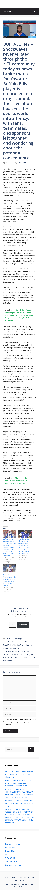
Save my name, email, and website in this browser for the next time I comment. (20, 722)
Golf (7, 854)
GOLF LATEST (10, 858)
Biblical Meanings (12, 844)
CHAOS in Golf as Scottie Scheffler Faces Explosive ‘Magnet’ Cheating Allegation (19, 774)
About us (15, 877)
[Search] (31, 749)
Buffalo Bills (10, 847)
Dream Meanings (12, 851)
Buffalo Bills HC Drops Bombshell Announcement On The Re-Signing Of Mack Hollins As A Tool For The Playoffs (9, 579)
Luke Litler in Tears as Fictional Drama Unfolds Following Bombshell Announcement (18, 783)
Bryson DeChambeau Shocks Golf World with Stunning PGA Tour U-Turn (19, 803)
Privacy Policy (19, 881)
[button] (34, 11)
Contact (23, 877)
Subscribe (23, 625)
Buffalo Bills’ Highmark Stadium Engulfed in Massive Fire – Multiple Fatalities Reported (17, 645)
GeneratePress (19, 887)
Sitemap (31, 877)
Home (7, 877)
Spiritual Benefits (12, 861)
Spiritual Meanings (14, 639)
